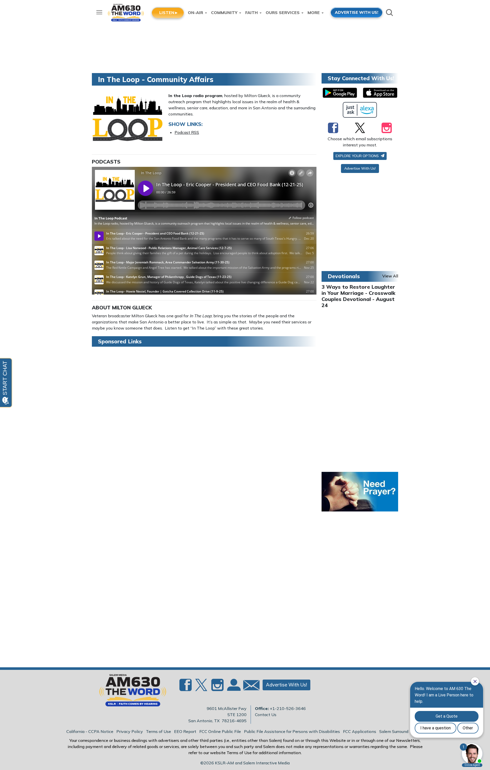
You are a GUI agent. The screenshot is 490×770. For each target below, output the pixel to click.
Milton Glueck (132, 307)
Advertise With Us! (360, 168)
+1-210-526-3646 (288, 708)
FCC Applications (359, 731)
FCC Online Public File (220, 731)
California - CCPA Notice (89, 731)
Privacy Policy (129, 731)
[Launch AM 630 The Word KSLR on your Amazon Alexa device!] (360, 110)
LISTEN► (168, 12)
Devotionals (344, 276)
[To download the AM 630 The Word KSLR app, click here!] (340, 93)
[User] (233, 688)
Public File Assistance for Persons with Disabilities (292, 731)
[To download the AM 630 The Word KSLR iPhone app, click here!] (380, 93)
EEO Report (185, 731)
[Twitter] (360, 128)
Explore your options (358, 156)
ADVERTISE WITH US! (356, 12)
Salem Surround (393, 731)
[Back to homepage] (130, 691)
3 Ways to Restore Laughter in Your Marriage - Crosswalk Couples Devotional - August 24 (358, 296)
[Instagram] (387, 128)
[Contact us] (249, 686)
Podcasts (106, 161)
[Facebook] (333, 128)
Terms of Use (158, 731)
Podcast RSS (187, 132)
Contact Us (265, 714)
